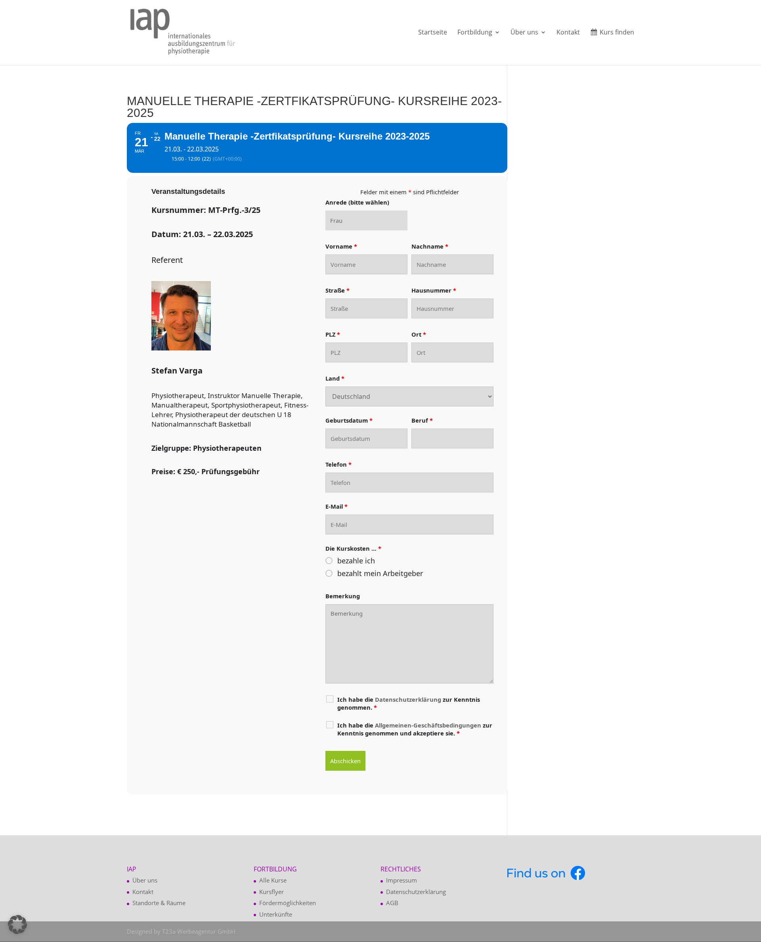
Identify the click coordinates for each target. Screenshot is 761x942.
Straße (337, 290)
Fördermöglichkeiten (287, 903)
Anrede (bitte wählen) (357, 202)
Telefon (338, 464)
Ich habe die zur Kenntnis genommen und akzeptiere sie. (414, 729)
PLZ (332, 334)
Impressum (401, 880)
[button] (17, 924)
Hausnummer (433, 290)
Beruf (422, 420)
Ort (418, 334)
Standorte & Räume (158, 903)
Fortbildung (474, 32)
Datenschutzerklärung (416, 892)
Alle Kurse (273, 880)
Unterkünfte (275, 914)
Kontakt (568, 32)
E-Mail (336, 506)
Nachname (429, 246)
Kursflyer (271, 892)
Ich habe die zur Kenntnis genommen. (408, 703)
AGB (392, 903)
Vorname (341, 246)
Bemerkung (342, 596)
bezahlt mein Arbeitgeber (380, 573)
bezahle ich (356, 561)
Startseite (432, 32)
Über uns (524, 32)
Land (334, 378)
